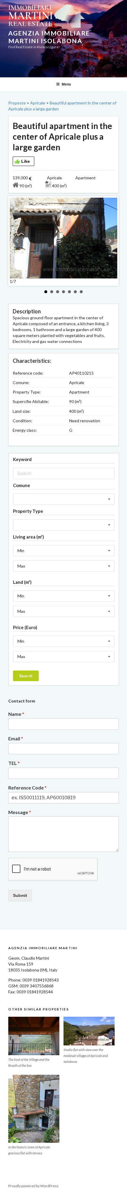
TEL (14, 763)
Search (25, 675)
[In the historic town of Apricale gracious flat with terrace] (33, 1109)
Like (25, 161)
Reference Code (27, 787)
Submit (20, 895)
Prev (17, 241)
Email (15, 738)
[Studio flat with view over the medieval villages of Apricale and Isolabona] (89, 1031)
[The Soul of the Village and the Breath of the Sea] (33, 1036)
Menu (66, 84)
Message (19, 812)
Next (109, 241)
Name (16, 714)
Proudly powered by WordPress (33, 1186)
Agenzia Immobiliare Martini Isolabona (49, 36)
